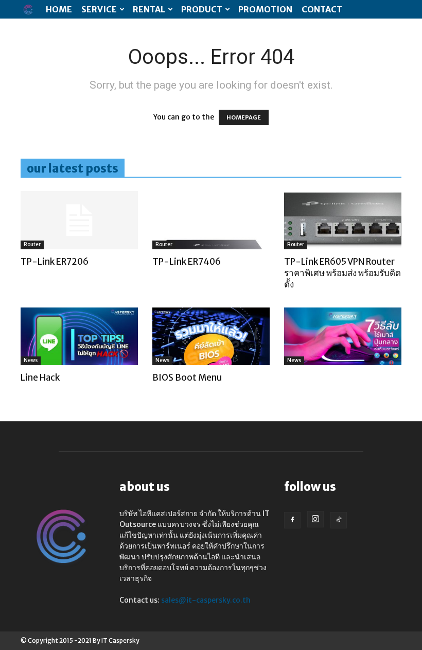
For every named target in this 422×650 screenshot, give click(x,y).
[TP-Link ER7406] (211, 220)
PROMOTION (265, 9)
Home (59, 9)
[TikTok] (338, 520)
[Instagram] (315, 519)
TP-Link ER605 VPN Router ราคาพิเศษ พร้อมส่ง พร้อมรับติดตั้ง (342, 273)
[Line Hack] (79, 336)
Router (32, 244)
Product (201, 9)
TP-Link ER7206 (55, 261)
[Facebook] (292, 520)
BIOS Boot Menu (187, 377)
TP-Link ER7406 (186, 261)
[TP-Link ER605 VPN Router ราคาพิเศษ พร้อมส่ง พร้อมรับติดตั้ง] (342, 220)
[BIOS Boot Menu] (211, 336)
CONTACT (322, 9)
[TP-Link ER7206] (79, 220)
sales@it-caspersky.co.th (206, 600)
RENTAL (149, 9)
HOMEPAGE (243, 117)
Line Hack (40, 377)
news (31, 360)
